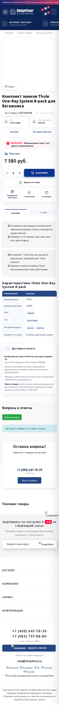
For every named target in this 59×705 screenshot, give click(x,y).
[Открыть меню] (5, 12)
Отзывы (43, 212)
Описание (15, 213)
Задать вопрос (12, 417)
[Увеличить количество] (19, 173)
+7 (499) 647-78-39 (29, 470)
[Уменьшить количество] (7, 173)
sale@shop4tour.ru (29, 661)
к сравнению (29, 196)
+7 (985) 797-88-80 (29, 636)
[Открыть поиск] (54, 12)
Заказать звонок (37, 648)
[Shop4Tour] (23, 12)
